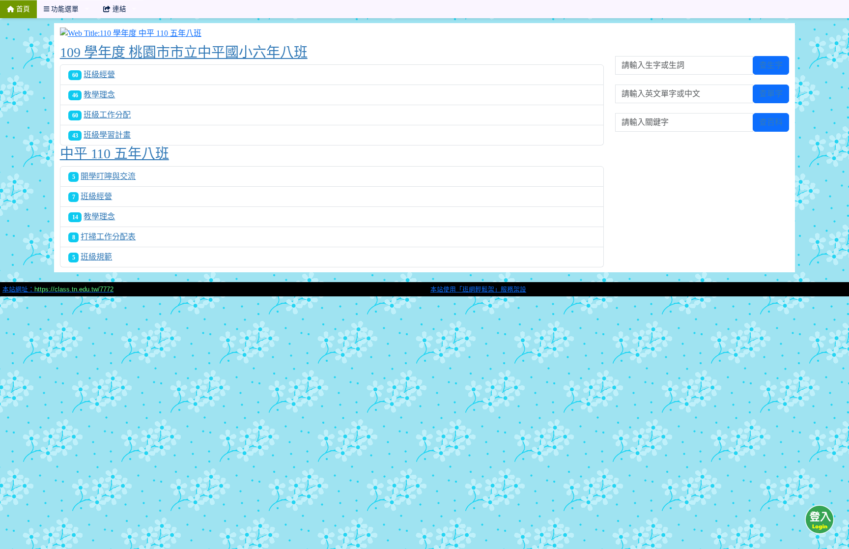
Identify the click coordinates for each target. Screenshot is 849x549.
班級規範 (96, 257)
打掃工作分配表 (108, 236)
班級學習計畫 (107, 135)
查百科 (771, 122)
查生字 (771, 65)
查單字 (771, 93)
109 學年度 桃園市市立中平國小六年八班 (184, 52)
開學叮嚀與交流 (108, 176)
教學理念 (99, 94)
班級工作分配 (107, 115)
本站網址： (57, 289)
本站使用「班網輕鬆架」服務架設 (478, 289)
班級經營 (99, 74)
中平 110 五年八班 (114, 153)
